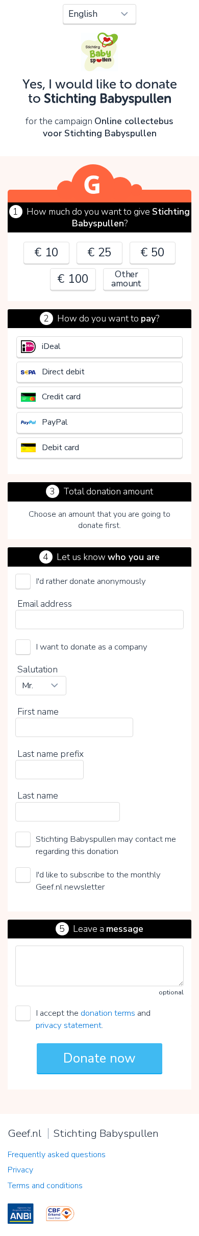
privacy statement (69, 1025)
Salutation (37, 669)
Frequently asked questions (57, 1154)
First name (38, 711)
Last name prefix (50, 754)
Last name (37, 795)
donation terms (108, 1013)
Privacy (20, 1169)
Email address (44, 604)
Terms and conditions (45, 1185)
